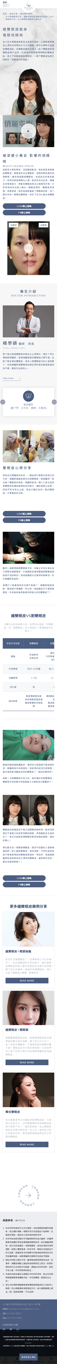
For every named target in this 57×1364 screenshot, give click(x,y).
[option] (28, 402)
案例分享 (14, 14)
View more (8, 378)
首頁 (5, 14)
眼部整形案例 (26, 14)
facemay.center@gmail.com (24, 1309)
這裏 (53, 1346)
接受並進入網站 (28, 1357)
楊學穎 (10, 343)
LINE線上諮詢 (24, 206)
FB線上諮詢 (24, 212)
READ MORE (27, 980)
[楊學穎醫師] (28, 318)
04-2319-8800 (14, 1313)
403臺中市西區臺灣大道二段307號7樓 (22, 1304)
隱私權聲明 (28, 1342)
